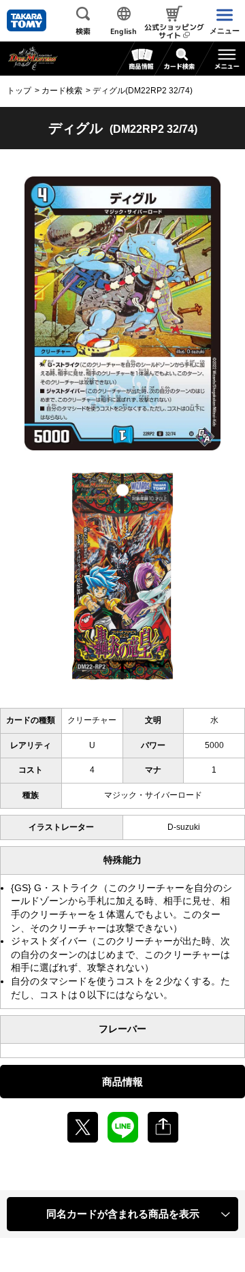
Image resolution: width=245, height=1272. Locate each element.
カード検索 (62, 90)
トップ (19, 90)
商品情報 (122, 1081)
